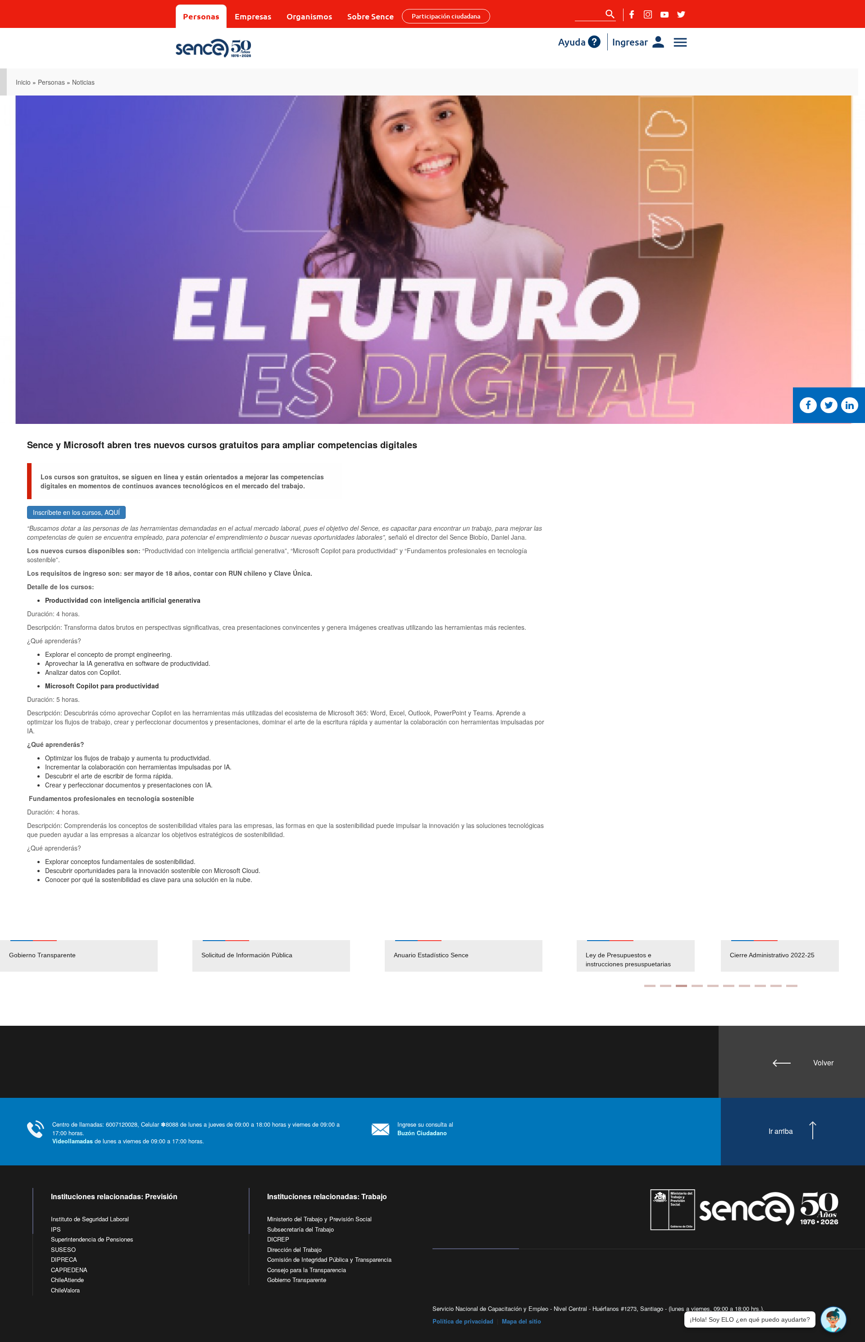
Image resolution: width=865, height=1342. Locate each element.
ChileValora (65, 1290)
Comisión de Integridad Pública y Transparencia (329, 1259)
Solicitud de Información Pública (246, 955)
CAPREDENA (69, 1269)
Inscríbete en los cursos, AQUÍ (76, 512)
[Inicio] (240, 48)
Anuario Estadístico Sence (431, 955)
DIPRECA (64, 1259)
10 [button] (791, 986)
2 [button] (665, 986)
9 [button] (776, 986)
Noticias (83, 81)
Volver (823, 1062)
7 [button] (744, 986)
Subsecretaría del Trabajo (300, 1229)
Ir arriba (781, 1131)
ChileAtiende (67, 1279)
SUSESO (63, 1249)
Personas (201, 16)
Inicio (23, 81)
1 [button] (650, 986)
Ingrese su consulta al (425, 1128)
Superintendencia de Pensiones (92, 1239)
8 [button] (760, 986)
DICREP (278, 1239)
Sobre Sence (370, 16)
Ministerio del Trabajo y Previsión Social (319, 1219)
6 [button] (728, 986)
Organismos (309, 16)
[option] (96, 956)
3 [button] (681, 986)
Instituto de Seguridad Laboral (90, 1219)
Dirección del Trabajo (294, 1249)
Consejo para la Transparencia (306, 1269)
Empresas (253, 16)
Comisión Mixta (752, 955)
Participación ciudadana (446, 16)
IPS (56, 1229)
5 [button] (713, 986)
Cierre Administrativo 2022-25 (628, 955)
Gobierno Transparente (42, 955)
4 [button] (697, 986)
